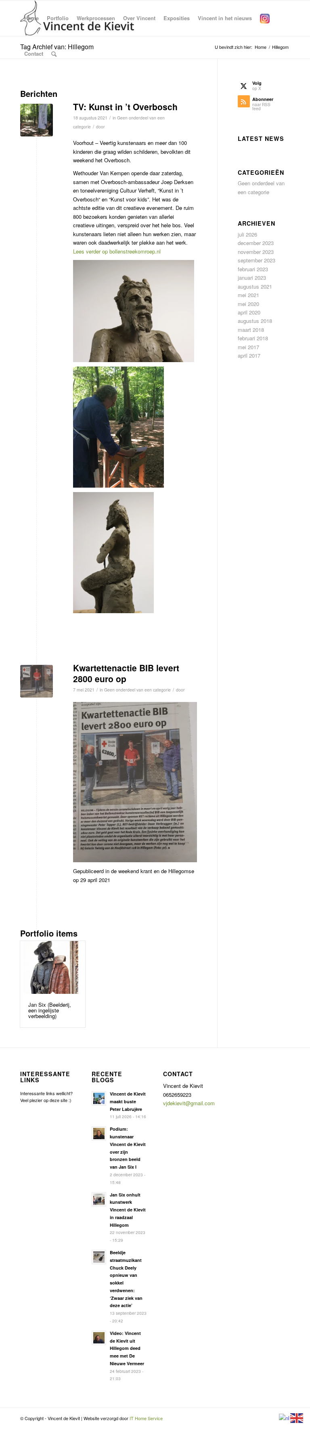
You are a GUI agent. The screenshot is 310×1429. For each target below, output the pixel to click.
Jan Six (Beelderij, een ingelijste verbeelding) (49, 1010)
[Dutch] (284, 1417)
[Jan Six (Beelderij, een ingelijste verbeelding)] (52, 967)
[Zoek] (54, 53)
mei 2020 (248, 304)
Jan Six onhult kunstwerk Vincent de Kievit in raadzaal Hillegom (128, 1210)
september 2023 (256, 260)
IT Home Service (146, 1418)
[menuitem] (31, 18)
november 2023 (256, 252)
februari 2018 (253, 338)
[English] (297, 1417)
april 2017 (249, 355)
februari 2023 (253, 269)
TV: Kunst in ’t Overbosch (125, 107)
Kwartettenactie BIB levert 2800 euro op (126, 673)
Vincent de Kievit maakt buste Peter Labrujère (128, 1101)
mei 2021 (248, 295)
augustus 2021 (255, 286)
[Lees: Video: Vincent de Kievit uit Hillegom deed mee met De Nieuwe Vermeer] (99, 1338)
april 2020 (249, 312)
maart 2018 (251, 329)
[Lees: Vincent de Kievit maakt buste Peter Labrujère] (99, 1098)
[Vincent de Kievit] (36, 120)
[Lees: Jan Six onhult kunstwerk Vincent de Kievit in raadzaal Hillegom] (99, 1199)
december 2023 (256, 243)
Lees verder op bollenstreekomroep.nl (117, 251)
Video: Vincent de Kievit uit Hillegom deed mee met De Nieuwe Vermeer (127, 1348)
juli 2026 (247, 234)
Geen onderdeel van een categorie (137, 690)
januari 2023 (252, 277)
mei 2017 (248, 347)
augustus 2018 (255, 321)
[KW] (36, 681)
